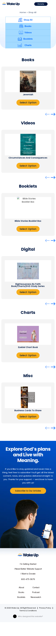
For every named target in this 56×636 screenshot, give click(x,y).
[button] (51, 3)
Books (28, 26)
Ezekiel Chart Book (28, 347)
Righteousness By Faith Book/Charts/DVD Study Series (28, 285)
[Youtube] (15, 616)
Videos (28, 32)
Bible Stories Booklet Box (28, 221)
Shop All (28, 20)
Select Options (28, 416)
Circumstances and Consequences (28, 157)
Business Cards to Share (27, 410)
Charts (28, 45)
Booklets (28, 39)
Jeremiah (28, 94)
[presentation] (47, 114)
